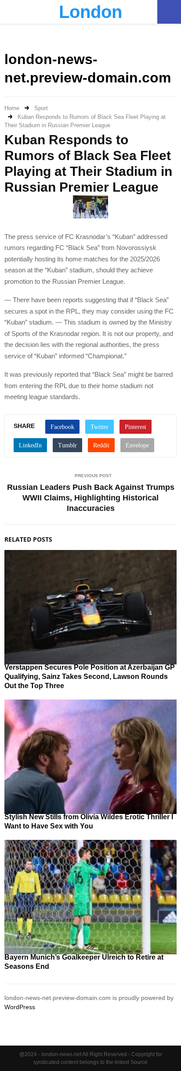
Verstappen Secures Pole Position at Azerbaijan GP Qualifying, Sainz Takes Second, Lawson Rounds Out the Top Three (89, 676)
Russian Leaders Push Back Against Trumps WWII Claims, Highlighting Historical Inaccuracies (90, 498)
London (90, 11)
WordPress (19, 1006)
